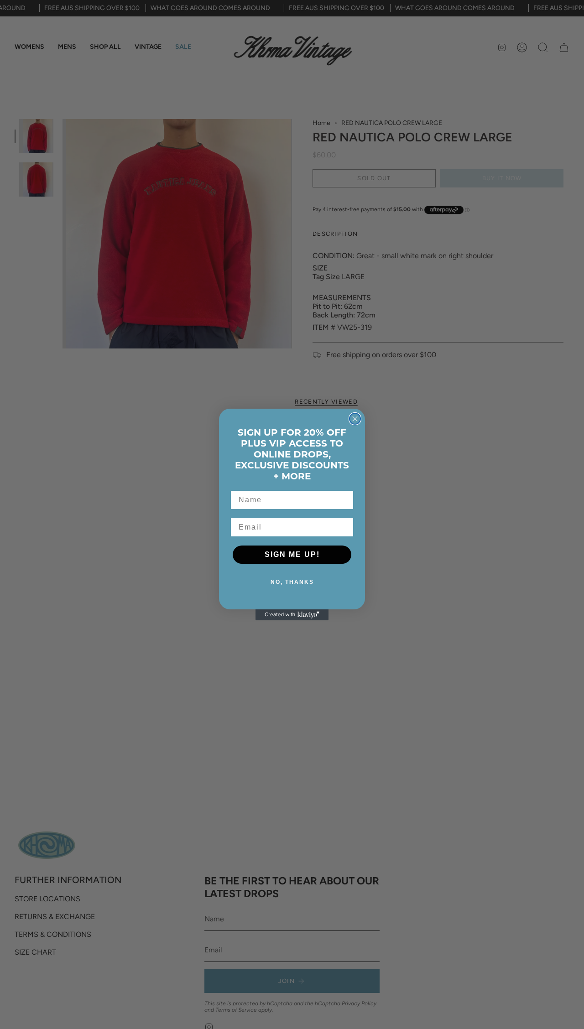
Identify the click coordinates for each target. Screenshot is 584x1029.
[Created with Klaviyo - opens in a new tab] (292, 614)
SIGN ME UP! (292, 554)
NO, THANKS (292, 582)
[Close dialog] (354, 418)
